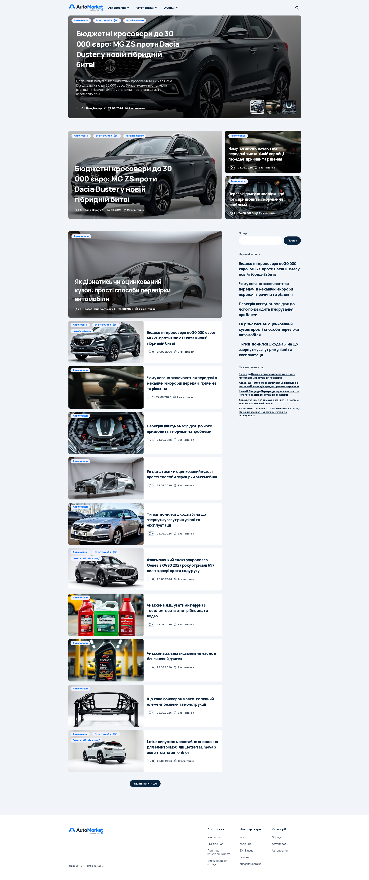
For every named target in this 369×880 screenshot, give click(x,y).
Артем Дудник (248, 399)
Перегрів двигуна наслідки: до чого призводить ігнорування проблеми (267, 309)
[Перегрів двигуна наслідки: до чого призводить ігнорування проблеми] (263, 197)
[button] (297, 8)
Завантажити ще (145, 783)
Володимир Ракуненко (253, 408)
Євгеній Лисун (248, 391)
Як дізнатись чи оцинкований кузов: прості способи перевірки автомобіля (269, 329)
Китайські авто (135, 135)
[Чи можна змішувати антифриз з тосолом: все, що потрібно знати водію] (106, 615)
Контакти (74, 865)
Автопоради (81, 20)
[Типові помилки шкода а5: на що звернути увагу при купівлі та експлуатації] (106, 524)
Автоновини (81, 135)
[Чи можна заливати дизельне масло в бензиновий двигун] (106, 660)
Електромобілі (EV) (107, 135)
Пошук (243, 233)
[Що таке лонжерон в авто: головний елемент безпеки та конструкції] (106, 706)
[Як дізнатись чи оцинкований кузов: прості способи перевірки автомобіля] (145, 274)
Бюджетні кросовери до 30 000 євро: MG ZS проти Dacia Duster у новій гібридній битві (269, 269)
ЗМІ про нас (94, 865)
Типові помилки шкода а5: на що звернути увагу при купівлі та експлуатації (268, 349)
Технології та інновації (86, 558)
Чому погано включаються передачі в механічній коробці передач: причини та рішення (266, 289)
